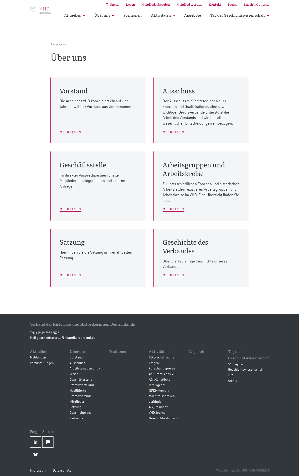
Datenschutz (62, 470)
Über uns (102, 15)
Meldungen (38, 357)
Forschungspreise (162, 368)
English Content (256, 4)
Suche (114, 4)
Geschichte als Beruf (163, 418)
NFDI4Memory (159, 390)
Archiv (232, 381)
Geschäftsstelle (81, 379)
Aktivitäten (161, 15)
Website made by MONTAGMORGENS (242, 470)
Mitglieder (77, 401)
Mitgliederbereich (155, 4)
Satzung (76, 407)
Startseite (58, 44)
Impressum (38, 470)
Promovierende (81, 396)
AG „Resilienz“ (159, 407)
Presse (232, 4)
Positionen (132, 15)
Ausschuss (77, 363)
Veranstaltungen (42, 363)
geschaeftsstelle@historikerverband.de (66, 337)
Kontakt (215, 4)
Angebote (192, 15)
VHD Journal (157, 412)
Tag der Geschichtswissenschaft (237, 15)
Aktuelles (72, 15)
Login (130, 4)
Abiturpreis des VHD (163, 374)
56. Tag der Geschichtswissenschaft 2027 (245, 369)
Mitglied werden (189, 4)
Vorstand (76, 357)
